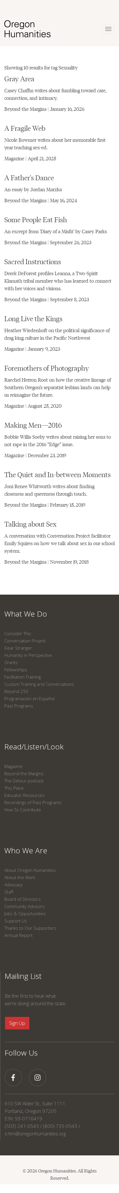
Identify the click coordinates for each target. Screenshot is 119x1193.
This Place (14, 788)
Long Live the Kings (33, 318)
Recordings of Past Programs (33, 802)
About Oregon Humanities (30, 870)
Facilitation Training (22, 677)
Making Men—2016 (33, 424)
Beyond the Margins (24, 773)
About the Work (19, 877)
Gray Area (19, 78)
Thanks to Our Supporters (30, 928)
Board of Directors (22, 899)
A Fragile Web (24, 127)
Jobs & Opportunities (25, 913)
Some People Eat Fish (35, 219)
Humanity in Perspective (28, 655)
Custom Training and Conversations (39, 684)
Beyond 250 (16, 691)
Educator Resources (24, 795)
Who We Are (25, 850)
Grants (11, 662)
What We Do (25, 614)
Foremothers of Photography (46, 367)
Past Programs (18, 706)
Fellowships (15, 669)
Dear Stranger (18, 648)
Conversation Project (25, 641)
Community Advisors (24, 906)
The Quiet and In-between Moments (57, 474)
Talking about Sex (30, 523)
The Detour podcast (24, 781)
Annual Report (18, 935)
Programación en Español (29, 698)
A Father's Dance (29, 177)
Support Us (15, 921)
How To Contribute (22, 810)
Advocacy (13, 884)
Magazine (13, 766)
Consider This (17, 633)
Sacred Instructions (32, 261)
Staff (8, 892)
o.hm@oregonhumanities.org (35, 1133)
